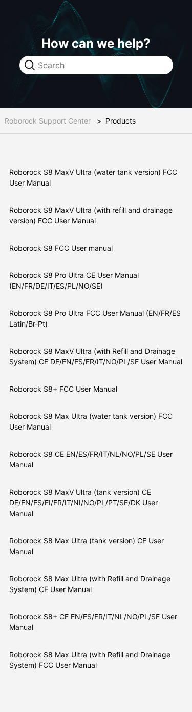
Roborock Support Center (48, 120)
